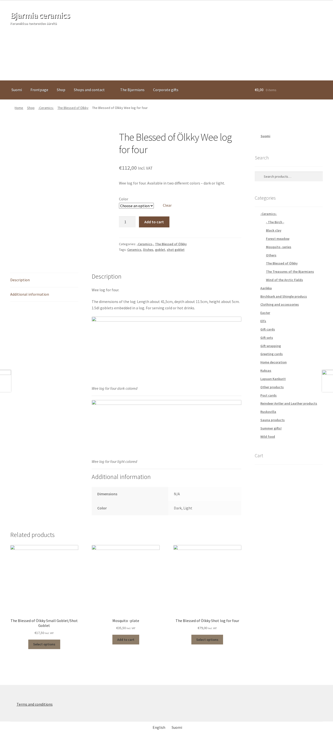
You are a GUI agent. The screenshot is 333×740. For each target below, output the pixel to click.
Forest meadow (277, 238)
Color (123, 198)
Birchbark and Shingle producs (283, 296)
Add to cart (154, 221)
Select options (44, 644)
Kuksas (265, 370)
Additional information (29, 294)
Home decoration (273, 362)
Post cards (268, 395)
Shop (61, 89)
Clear (167, 205)
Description (20, 279)
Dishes (148, 249)
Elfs (263, 321)
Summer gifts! (271, 428)
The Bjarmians (132, 89)
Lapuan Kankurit (273, 379)
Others (271, 255)
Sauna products (272, 420)
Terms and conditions (35, 704)
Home (19, 108)
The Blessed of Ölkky (73, 108)
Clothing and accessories (279, 304)
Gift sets (266, 337)
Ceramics (134, 249)
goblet (160, 249)
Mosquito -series (278, 247)
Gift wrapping (270, 346)
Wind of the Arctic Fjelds (284, 280)
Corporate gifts (165, 89)
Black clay (273, 230)
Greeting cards (271, 354)
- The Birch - (275, 222)
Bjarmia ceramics (40, 15)
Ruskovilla (268, 411)
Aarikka (266, 288)
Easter (265, 313)
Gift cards (267, 329)
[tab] (44, 280)
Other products (272, 387)
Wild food (267, 436)
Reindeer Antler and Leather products (288, 403)
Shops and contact (89, 89)
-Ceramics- (46, 108)
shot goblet (176, 249)
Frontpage (39, 89)
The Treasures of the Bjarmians (290, 271)
